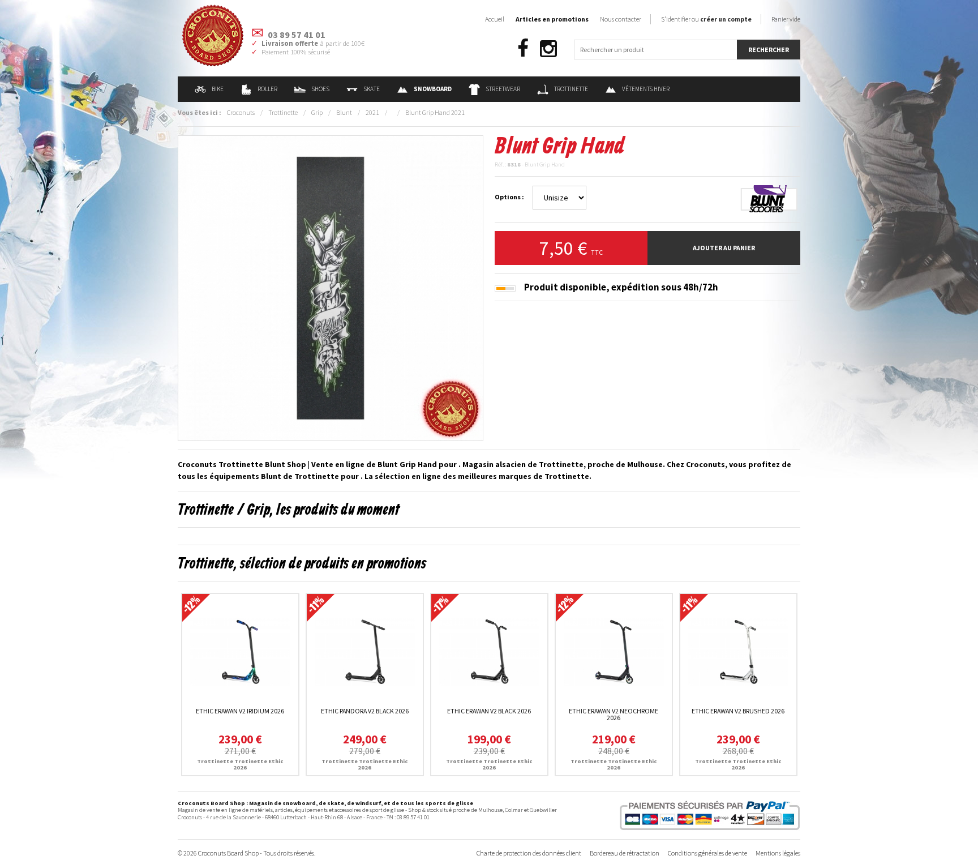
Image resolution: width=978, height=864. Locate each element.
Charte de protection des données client (529, 853)
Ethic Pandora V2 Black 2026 (365, 711)
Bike (218, 89)
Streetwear (503, 89)
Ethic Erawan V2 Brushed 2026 (738, 711)
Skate (371, 89)
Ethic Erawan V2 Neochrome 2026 (613, 714)
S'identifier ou (706, 19)
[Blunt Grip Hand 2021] (330, 287)
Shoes (320, 89)
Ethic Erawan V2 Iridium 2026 (240, 711)
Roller (267, 89)
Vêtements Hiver (646, 89)
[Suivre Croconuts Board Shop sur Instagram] (548, 49)
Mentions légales (778, 853)
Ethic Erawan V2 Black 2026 (489, 711)
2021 (372, 112)
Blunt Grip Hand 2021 (435, 112)
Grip (317, 112)
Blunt (344, 112)
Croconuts (241, 112)
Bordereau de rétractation (624, 853)
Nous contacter (620, 19)
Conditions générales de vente (707, 853)
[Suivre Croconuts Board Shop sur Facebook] (523, 49)
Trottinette (571, 89)
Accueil (494, 19)
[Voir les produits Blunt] (769, 199)
